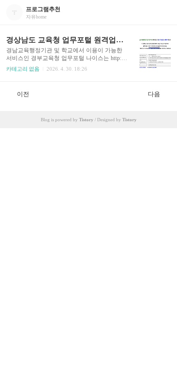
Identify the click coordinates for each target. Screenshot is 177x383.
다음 (154, 94)
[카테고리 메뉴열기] (162, 12)
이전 (23, 94)
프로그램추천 (43, 9)
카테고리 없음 (23, 69)
